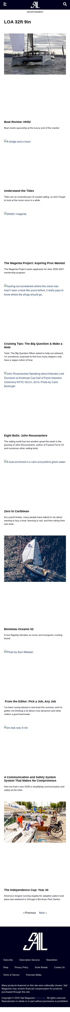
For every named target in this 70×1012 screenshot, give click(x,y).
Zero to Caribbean (16, 511)
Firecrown (40, 998)
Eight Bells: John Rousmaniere (25, 435)
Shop (5, 967)
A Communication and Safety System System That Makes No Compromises (30, 779)
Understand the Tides (19, 190)
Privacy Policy (21, 967)
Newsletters (51, 960)
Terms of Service (11, 975)
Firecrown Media (33, 975)
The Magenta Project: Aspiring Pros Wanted (34, 263)
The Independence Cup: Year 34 (26, 890)
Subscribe (8, 960)
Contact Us (59, 967)
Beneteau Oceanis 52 (19, 629)
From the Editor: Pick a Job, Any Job (30, 701)
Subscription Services (29, 960)
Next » (43, 912)
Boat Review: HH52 (17, 122)
